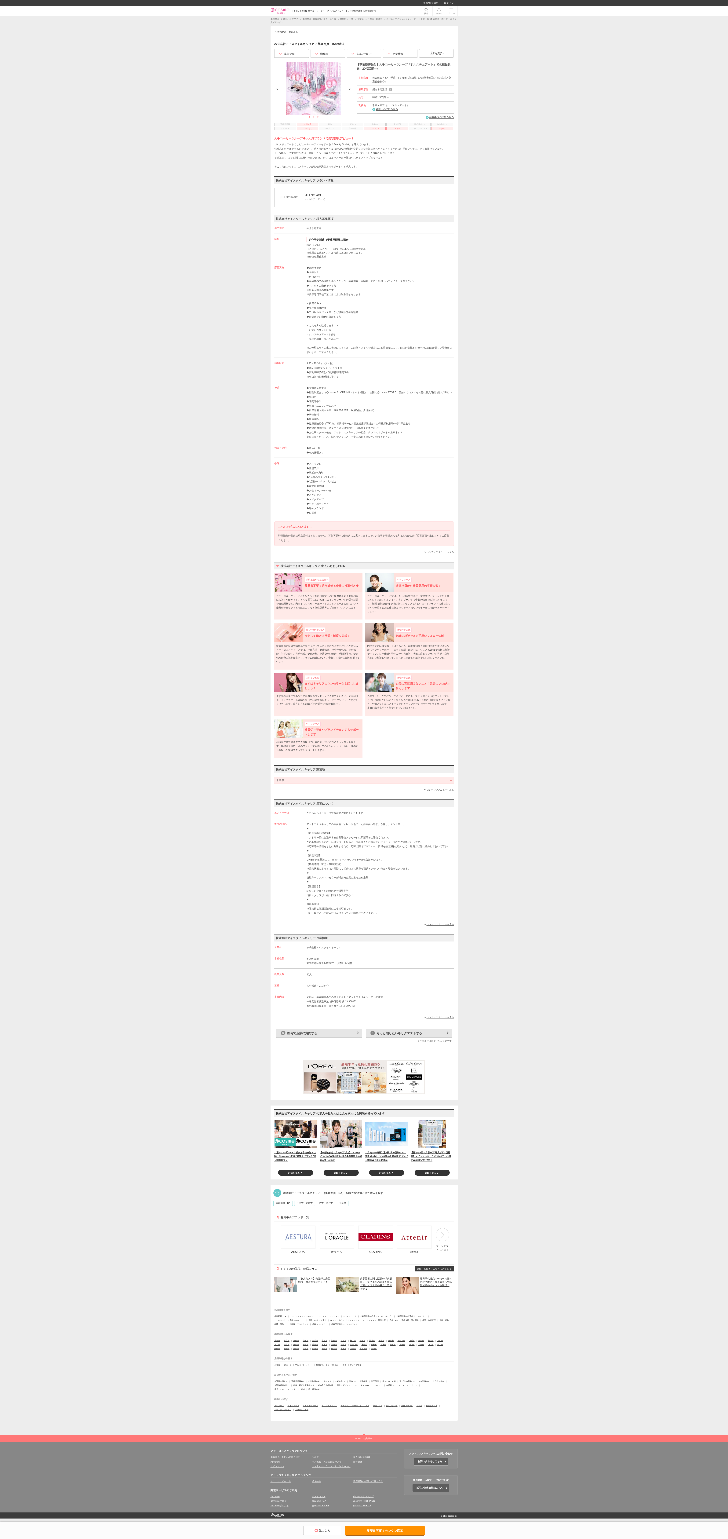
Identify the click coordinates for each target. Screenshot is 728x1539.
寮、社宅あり (314, 1389)
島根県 (402, 1344)
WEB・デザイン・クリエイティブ (344, 1320)
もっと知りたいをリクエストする (399, 1033)
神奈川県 (401, 1341)
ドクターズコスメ (329, 1406)
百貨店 (419, 1406)
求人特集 (316, 1481)
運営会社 (357, 1461)
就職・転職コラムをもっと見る (433, 1269)
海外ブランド (407, 1406)
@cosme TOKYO (362, 1505)
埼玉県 (362, 1341)
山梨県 (412, 1341)
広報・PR (393, 1320)
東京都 (391, 1341)
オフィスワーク (349, 1316)
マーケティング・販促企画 (374, 1320)
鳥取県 (393, 1344)
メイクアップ (293, 1406)
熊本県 (334, 1348)
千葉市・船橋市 (305, 1203)
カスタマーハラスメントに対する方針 (331, 1466)
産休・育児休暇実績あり (303, 1385)
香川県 (440, 1344)
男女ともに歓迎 (389, 1381)
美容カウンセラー (319, 1324)
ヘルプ (315, 1457)
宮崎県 (353, 1348)
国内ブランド (392, 1406)
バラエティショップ (282, 1410)
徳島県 (277, 1348)
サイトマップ (277, 1466)
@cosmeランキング (363, 1496)
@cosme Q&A (319, 1501)
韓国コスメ (377, 1406)
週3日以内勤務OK (407, 1381)
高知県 (296, 1348)
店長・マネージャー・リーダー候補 (289, 1389)
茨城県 (372, 1341)
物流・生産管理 (429, 1320)
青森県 (286, 1341)
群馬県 (343, 1341)
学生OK (352, 1381)
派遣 (344, 1365)
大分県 (343, 1348)
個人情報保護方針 (362, 1457)
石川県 (277, 1344)
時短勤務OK (424, 1381)
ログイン (449, 3)
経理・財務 (279, 1324)
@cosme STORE (320, 1505)
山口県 (431, 1344)
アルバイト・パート (303, 1365)
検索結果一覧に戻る (287, 32)
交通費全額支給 (281, 1381)
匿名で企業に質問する (302, 1033)
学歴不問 (375, 1381)
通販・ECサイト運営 (317, 1320)
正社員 (277, 1365)
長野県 (421, 1341)
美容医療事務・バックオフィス (344, 1324)
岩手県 (315, 1341)
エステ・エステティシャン (301, 1316)
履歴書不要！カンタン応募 (385, 1530)
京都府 (374, 1344)
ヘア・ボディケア (310, 1406)
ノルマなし (377, 1385)
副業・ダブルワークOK (347, 1385)
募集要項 (289, 53)
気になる (324, 1530)
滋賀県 (334, 1344)
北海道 (277, 1341)
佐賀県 (315, 1348)
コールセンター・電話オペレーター (289, 1320)
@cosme (275, 1496)
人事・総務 (444, 1320)
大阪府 (364, 1344)
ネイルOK (365, 1385)
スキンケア (279, 1406)
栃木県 (353, 1341)
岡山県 (412, 1344)
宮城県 (324, 1341)
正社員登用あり (298, 1381)
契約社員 (287, 1365)
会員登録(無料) (431, 3)
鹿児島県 (363, 1348)
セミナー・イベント (281, 1481)
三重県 (324, 1344)
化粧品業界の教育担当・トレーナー (411, 1316)
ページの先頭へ (364, 1438)
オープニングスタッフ (408, 1385)
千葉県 (342, 1203)
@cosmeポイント (280, 1505)
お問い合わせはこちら (430, 1461)
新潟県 (431, 1341)
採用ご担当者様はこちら (429, 1487)
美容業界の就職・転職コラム (368, 1481)
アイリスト (334, 1316)
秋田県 (296, 1341)
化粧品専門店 (431, 1406)
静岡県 (296, 1344)
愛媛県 (286, 1348)
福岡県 (305, 1348)
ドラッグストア (301, 1410)
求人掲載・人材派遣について (326, 1461)
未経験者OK (340, 1381)
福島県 (334, 1341)
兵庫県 (383, 1344)
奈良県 (343, 1344)
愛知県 (305, 1344)
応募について (364, 53)
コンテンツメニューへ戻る (440, 552)
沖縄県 (374, 1348)
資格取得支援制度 (325, 1385)
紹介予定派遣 (356, 1365)
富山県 (440, 1341)
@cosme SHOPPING (364, 1501)
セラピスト (321, 1316)
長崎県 (324, 1348)
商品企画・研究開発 (410, 1320)
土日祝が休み (438, 1381)
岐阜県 (315, 1344)
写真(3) (439, 53)
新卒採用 (363, 1381)
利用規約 (275, 1461)
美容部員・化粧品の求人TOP (285, 1457)
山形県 (305, 1341)
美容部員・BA (283, 1203)
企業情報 (398, 53)
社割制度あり (314, 1381)
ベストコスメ (319, 1496)
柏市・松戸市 (326, 1203)
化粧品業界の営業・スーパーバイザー (376, 1316)
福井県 (286, 1344)
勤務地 (324, 53)
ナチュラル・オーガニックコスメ (355, 1406)
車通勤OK (390, 1385)
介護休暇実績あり (281, 1385)
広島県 (421, 1344)
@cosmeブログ (278, 1501)
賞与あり (327, 1381)
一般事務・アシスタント (298, 1324)
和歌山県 (354, 1344)
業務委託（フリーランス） (327, 1365)
